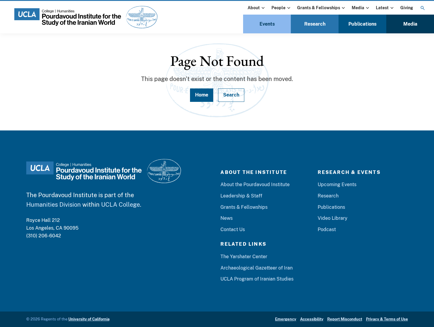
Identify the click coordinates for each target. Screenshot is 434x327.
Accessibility (311, 319)
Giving (406, 7)
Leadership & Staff (241, 196)
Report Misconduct (344, 319)
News (226, 218)
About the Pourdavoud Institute (255, 184)
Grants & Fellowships (318, 7)
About (254, 7)
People (278, 7)
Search (231, 95)
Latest (382, 7)
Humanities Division (53, 204)
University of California (88, 319)
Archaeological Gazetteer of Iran (256, 268)
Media (358, 7)
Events (267, 24)
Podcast (327, 229)
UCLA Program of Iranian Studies (257, 279)
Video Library (332, 218)
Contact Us (232, 229)
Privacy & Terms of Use (387, 319)
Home (201, 95)
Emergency (285, 319)
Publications (362, 24)
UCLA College (120, 204)
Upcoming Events (337, 184)
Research (314, 24)
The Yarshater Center (243, 256)
